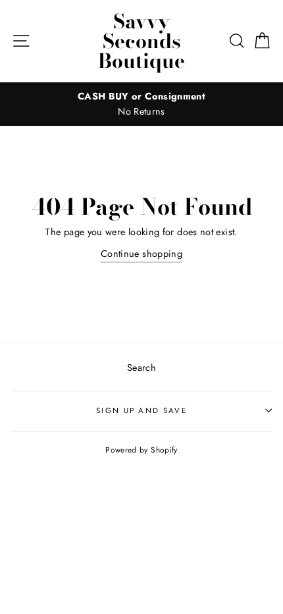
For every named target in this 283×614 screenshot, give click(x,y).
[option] (141, 104)
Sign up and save (141, 410)
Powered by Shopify (141, 449)
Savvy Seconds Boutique (141, 41)
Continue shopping (141, 253)
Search (141, 367)
